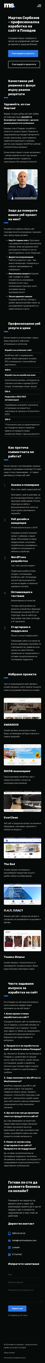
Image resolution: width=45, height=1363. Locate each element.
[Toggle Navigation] (39, 5)
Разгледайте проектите (24, 64)
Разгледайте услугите (23, 53)
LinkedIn (16, 1247)
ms (9, 5)
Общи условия (9, 1353)
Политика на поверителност (15, 1358)
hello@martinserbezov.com (24, 1240)
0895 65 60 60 (18, 1233)
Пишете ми (17, 1308)
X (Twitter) (17, 1254)
